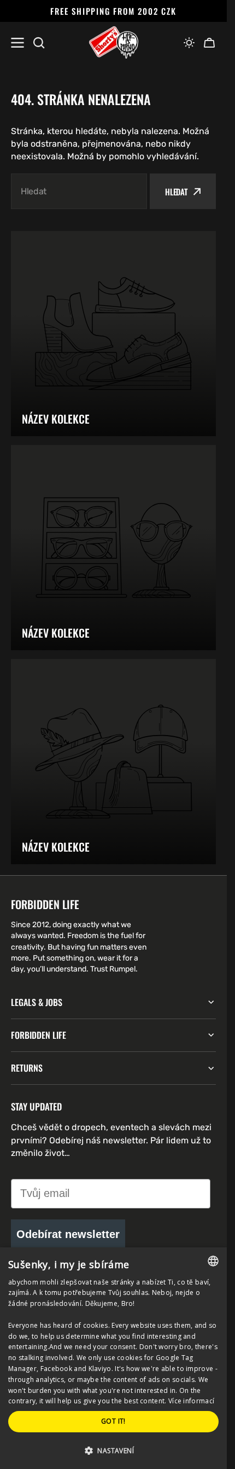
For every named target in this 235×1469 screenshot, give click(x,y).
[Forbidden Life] (113, 42)
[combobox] (79, 191)
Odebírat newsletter (68, 1234)
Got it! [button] (113, 1421)
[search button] (38, 42)
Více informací (191, 1401)
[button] (189, 42)
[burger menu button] (17, 42)
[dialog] (113, 1358)
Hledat (176, 192)
